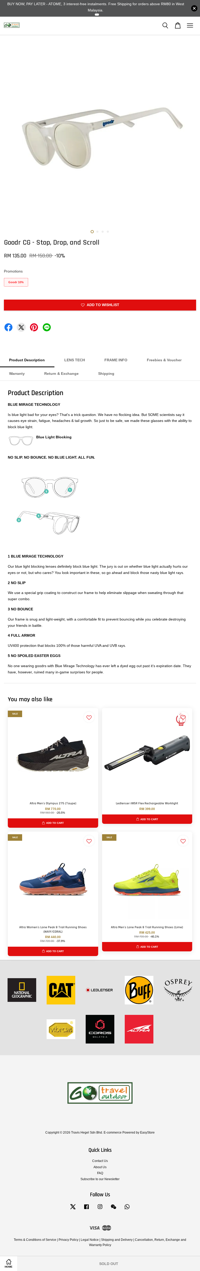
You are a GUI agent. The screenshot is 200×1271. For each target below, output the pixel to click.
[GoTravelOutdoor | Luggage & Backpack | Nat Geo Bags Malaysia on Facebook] (86, 1209)
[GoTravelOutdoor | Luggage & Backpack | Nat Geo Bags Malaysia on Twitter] (73, 1209)
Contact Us (100, 1161)
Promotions (13, 271)
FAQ (100, 1173)
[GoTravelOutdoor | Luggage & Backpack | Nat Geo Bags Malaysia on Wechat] (113, 1209)
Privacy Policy (68, 1240)
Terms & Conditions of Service (35, 1240)
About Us (100, 1167)
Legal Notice (90, 1240)
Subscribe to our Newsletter (100, 1179)
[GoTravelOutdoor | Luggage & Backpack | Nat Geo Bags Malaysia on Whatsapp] (127, 1209)
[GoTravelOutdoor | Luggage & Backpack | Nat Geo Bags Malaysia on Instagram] (100, 1209)
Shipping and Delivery (117, 1240)
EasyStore (147, 1132)
